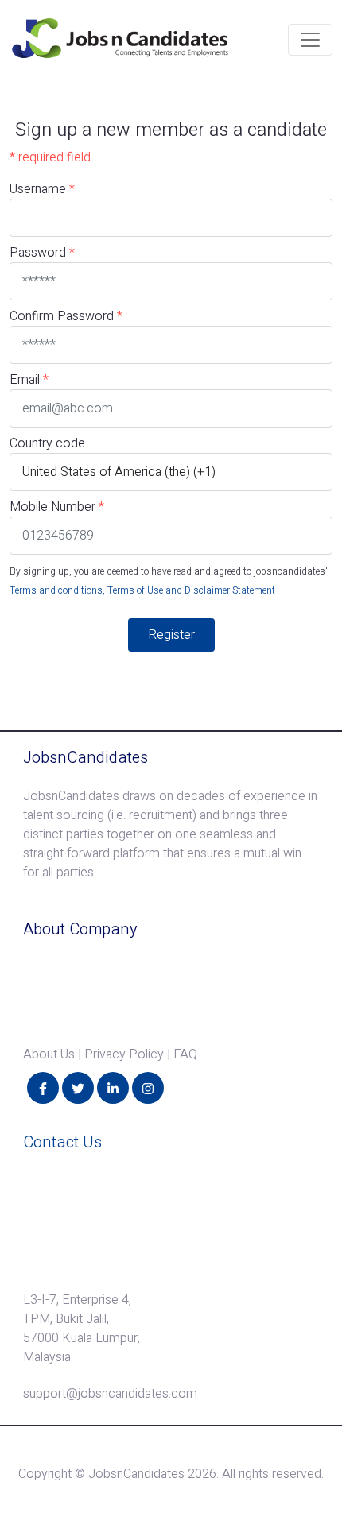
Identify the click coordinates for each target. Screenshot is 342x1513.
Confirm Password (66, 316)
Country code (47, 443)
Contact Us (62, 1142)
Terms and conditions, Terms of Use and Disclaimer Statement (142, 590)
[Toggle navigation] (310, 40)
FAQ (185, 1054)
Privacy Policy (124, 1054)
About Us (49, 1054)
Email (25, 379)
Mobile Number (52, 507)
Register (171, 634)
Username (42, 189)
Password (42, 252)
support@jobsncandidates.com (110, 1393)
